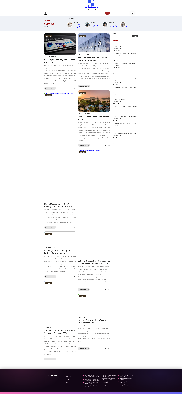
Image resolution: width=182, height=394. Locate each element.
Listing (100, 13)
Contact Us (78, 13)
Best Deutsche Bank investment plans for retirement (93, 59)
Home (71, 13)
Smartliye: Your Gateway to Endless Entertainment (57, 252)
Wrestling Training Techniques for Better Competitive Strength (125, 124)
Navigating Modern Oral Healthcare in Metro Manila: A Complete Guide (126, 54)
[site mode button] (132, 13)
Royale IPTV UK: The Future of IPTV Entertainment (92, 321)
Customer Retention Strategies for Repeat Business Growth (126, 387)
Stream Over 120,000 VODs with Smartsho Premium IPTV (59, 332)
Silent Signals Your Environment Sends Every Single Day (125, 79)
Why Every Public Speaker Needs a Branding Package (126, 63)
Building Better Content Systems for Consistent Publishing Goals (109, 376)
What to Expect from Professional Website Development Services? (94, 262)
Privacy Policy (68, 376)
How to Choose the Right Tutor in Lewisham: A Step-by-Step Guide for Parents (126, 45)
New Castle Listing (91, 7)
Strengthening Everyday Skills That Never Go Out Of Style (125, 88)
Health (93, 22)
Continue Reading (50, 88)
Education (76, 22)
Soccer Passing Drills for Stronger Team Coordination (126, 116)
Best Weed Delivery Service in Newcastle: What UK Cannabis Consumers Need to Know (125, 98)
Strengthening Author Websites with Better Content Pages (126, 140)
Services (48, 36)
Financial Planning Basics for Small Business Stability (126, 382)
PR (107, 13)
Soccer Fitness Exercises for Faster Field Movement (125, 133)
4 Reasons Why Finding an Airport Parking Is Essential (126, 70)
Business (93, 13)
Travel (128, 22)
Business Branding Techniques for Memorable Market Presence (126, 379)
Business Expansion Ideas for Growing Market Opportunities (126, 384)
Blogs (86, 13)
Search (114, 33)
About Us (67, 382)
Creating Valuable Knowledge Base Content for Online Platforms (109, 379)
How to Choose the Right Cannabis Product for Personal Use (126, 107)
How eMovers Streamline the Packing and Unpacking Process (59, 205)
